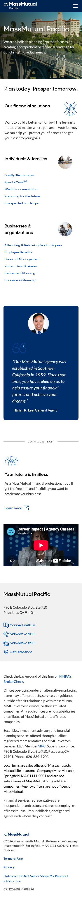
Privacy (9, 867)
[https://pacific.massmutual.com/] (24, 6)
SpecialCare (16, 182)
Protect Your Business (21, 265)
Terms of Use (13, 858)
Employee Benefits (18, 252)
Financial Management (22, 258)
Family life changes (19, 175)
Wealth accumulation (21, 189)
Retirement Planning (20, 272)
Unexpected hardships (22, 203)
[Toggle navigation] (75, 6)
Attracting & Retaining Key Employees (33, 245)
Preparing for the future (22, 196)
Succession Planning (20, 279)
